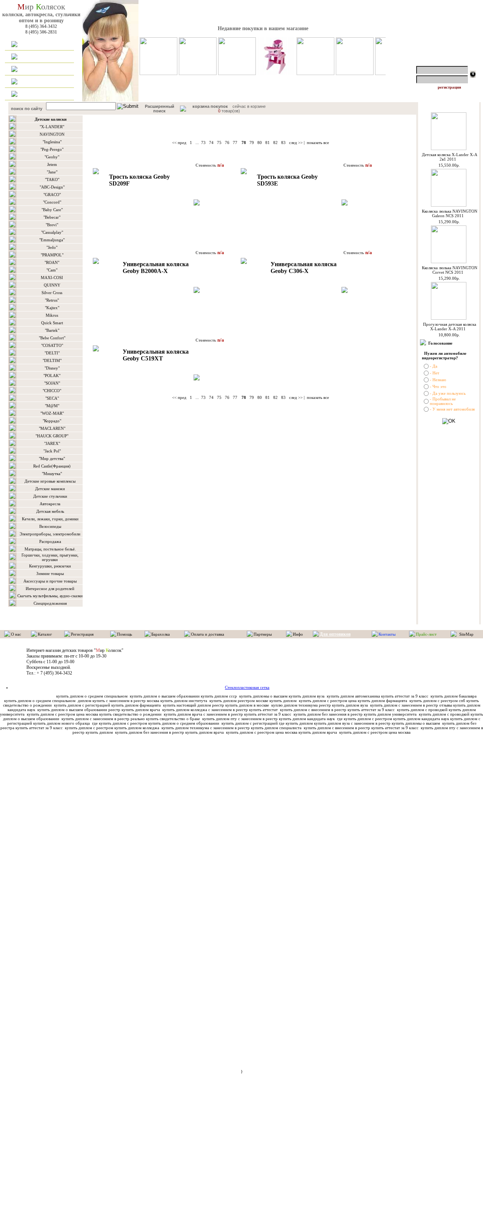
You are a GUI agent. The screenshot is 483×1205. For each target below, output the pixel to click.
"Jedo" (51, 247)
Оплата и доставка (43, 69)
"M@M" (52, 405)
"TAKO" (52, 179)
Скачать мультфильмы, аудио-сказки (50, 595)
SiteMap (466, 634)
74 (211, 142)
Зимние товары (50, 573)
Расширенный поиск (159, 108)
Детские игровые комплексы (50, 481)
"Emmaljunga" (52, 240)
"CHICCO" (52, 390)
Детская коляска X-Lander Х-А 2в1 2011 (449, 156)
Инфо (298, 634)
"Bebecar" (51, 217)
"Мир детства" (52, 458)
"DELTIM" (52, 360)
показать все (318, 142)
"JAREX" (52, 443)
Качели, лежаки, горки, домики (50, 519)
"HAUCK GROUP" (51, 436)
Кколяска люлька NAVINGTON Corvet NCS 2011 (449, 269)
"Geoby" (52, 157)
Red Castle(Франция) (52, 466)
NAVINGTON (52, 134)
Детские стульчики (50, 496)
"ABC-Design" (52, 187)
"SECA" (52, 398)
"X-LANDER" (52, 126)
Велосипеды (50, 526)
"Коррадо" (52, 421)
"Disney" (52, 368)
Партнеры (263, 634)
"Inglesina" (52, 142)
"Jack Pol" (52, 451)
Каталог (32, 57)
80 (259, 142)
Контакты (34, 94)
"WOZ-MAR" (52, 413)
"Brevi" (52, 224)
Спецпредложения (50, 603)
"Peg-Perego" (51, 149)
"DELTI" (52, 353)
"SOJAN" (52, 383)
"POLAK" (51, 375)
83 (283, 142)
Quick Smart (52, 322)
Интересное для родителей (50, 588)
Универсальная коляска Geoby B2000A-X (156, 267)
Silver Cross (52, 292)
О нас (16, 634)
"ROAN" (52, 262)
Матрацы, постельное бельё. (50, 549)
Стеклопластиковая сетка (247, 687)
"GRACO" (52, 194)
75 (219, 142)
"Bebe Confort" (52, 338)
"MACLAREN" (52, 428)
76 (227, 142)
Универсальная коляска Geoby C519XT (156, 355)
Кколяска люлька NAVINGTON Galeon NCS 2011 (449, 213)
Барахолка (160, 634)
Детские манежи (50, 488)
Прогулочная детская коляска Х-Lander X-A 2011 (449, 326)
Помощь (124, 634)
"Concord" (52, 202)
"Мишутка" (52, 473)
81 (267, 142)
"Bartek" (52, 330)
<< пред (179, 142)
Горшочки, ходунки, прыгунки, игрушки (50, 557)
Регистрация (82, 634)
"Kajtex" (52, 307)
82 (275, 142)
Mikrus (52, 315)
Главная (32, 44)
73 (203, 142)
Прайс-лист (426, 634)
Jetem (52, 164)
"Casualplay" (52, 232)
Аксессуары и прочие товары (50, 581)
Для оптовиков (39, 81)
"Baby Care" (52, 209)
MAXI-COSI (52, 277)
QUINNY (52, 285)
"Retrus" (52, 300)
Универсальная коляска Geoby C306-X (304, 267)
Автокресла (50, 503)
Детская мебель (50, 511)
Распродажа (50, 541)
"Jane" (52, 172)
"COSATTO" (52, 345)
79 (251, 142)
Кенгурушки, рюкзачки (50, 566)
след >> (296, 142)
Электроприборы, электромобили (50, 534)
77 (235, 142)
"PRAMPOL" (52, 255)
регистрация (449, 87)
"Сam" (51, 270)
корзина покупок (210, 106)
